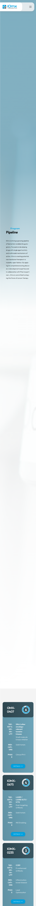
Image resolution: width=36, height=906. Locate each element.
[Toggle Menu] (30, 7)
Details (16, 766)
